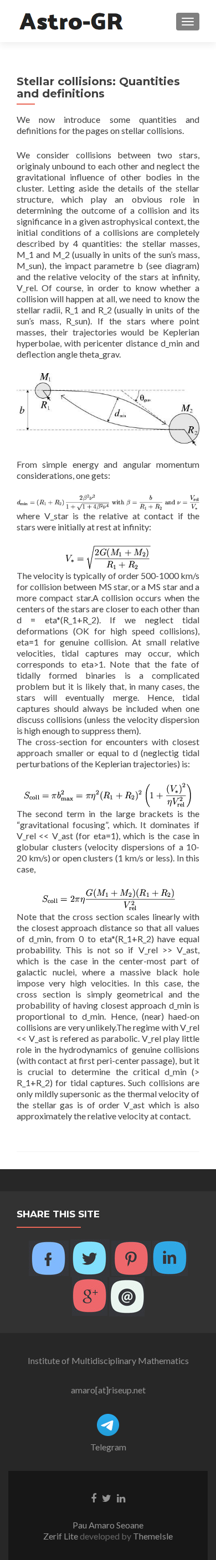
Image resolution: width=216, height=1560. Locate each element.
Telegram (108, 1447)
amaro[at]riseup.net (108, 1390)
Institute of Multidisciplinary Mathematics (108, 1360)
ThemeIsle (153, 1536)
